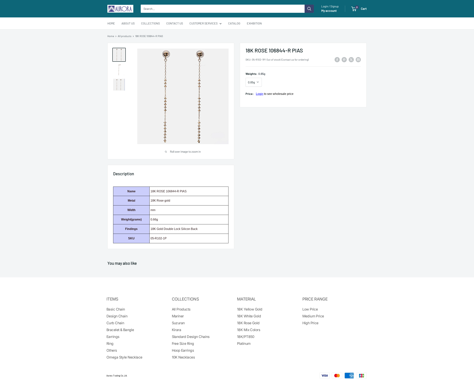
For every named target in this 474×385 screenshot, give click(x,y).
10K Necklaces (183, 357)
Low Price (310, 309)
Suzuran (178, 323)
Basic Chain (115, 309)
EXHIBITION (254, 23)
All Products (181, 309)
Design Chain (116, 316)
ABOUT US (128, 23)
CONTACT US (174, 23)
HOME (111, 23)
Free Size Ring (183, 343)
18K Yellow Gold (249, 309)
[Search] (309, 9)
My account (329, 10)
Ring (110, 343)
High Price (310, 323)
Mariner (178, 316)
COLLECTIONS (150, 23)
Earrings (112, 337)
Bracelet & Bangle (120, 330)
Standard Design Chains (191, 337)
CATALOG (234, 23)
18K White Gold (249, 316)
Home (110, 36)
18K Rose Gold (248, 323)
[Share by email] (358, 59)
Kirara (176, 330)
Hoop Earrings (183, 350)
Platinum (244, 343)
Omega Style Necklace (124, 357)
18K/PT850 (245, 337)
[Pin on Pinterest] (344, 59)
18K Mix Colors (248, 330)
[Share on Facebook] (337, 59)
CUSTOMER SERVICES (203, 23)
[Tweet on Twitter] (351, 59)
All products (124, 36)
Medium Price (313, 316)
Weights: (255, 73)
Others (111, 350)
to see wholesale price (274, 93)
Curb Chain (115, 323)
